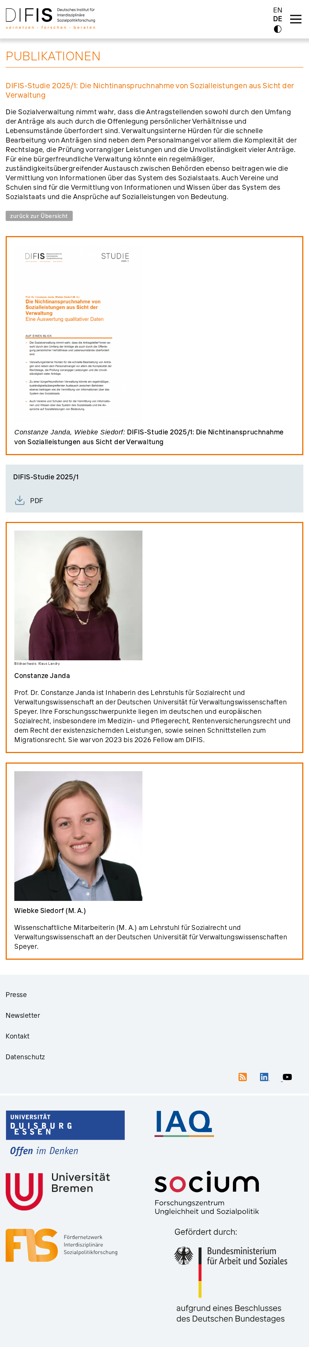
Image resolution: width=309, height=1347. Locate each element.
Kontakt (18, 1036)
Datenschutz (25, 1056)
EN (278, 10)
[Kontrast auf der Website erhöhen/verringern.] (277, 29)
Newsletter (23, 1015)
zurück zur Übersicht (39, 215)
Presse (16, 994)
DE (277, 19)
